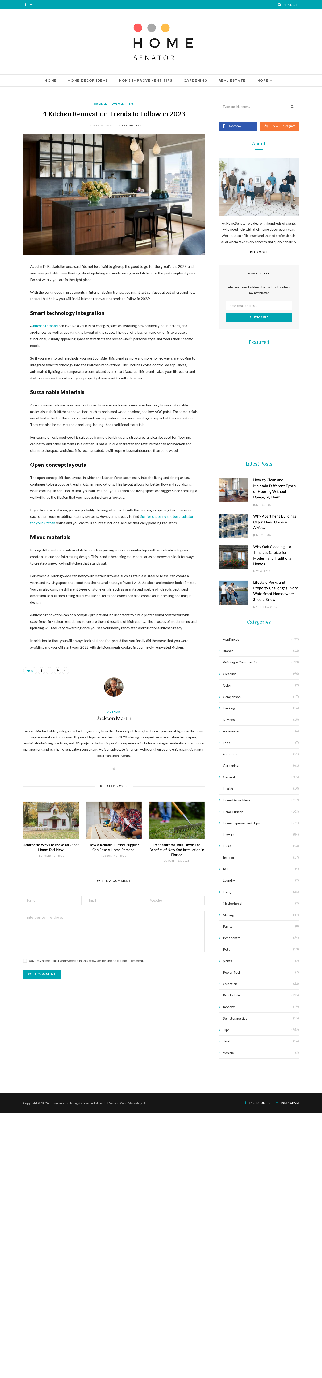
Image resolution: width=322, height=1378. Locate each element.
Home (51, 80)
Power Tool (259, 702)
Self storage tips (235, 1018)
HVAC (227, 846)
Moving (228, 915)
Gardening (195, 80)
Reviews (229, 1007)
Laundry (229, 880)
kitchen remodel (45, 326)
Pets (226, 949)
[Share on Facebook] (10, 280)
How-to (228, 834)
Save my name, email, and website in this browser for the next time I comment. (86, 961)
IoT (225, 869)
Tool (259, 608)
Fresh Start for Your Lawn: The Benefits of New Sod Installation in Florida (176, 850)
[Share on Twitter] (10, 292)
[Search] (280, 5)
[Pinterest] (10, 304)
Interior (228, 858)
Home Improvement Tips (145, 80)
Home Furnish (233, 812)
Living (227, 892)
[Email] (10, 316)
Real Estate (232, 80)
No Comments (130, 125)
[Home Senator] (161, 41)
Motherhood (232, 903)
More (262, 80)
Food (226, 743)
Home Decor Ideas (88, 80)
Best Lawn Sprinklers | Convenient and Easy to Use (259, 526)
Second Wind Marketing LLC (128, 1103)
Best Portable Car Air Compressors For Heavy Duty (259, 714)
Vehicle (228, 1053)
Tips (226, 1030)
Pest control (232, 938)
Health (228, 789)
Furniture (230, 754)
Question (230, 984)
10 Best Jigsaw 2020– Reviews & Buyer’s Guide (259, 620)
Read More (259, 251)
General (229, 777)
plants (227, 961)
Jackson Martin (114, 718)
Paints (227, 926)
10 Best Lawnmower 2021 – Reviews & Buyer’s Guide (259, 432)
